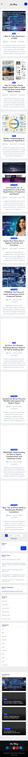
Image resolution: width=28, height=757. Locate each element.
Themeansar (14, 755)
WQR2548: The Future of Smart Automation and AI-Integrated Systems (14, 294)
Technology (14, 185)
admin (7, 41)
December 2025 (6, 615)
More (3, 654)
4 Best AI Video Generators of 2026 (11, 559)
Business (4, 636)
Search (4, 543)
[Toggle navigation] (2, 4)
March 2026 (5, 604)
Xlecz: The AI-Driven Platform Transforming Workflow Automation (14, 510)
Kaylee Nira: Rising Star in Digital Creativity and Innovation (14, 243)
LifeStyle (4, 650)
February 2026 (5, 608)
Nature (3, 657)
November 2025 (6, 619)
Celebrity (4, 640)
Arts (3, 629)
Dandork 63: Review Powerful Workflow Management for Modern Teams (14, 401)
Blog (14, 33)
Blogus (21, 753)
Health (3, 647)
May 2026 (4, 601)
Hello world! (19, 591)
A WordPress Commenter (8, 591)
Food (3, 643)
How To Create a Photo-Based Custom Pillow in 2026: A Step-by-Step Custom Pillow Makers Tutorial (14, 565)
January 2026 (5, 611)
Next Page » (14, 538)
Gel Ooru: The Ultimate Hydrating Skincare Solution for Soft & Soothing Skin (14, 348)
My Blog (13, 4)
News (14, 136)
